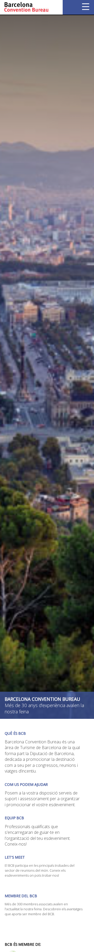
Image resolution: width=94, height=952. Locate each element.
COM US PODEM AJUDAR (26, 784)
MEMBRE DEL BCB (21, 896)
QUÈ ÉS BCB (15, 733)
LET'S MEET (15, 857)
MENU (85, 6)
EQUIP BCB (14, 818)
